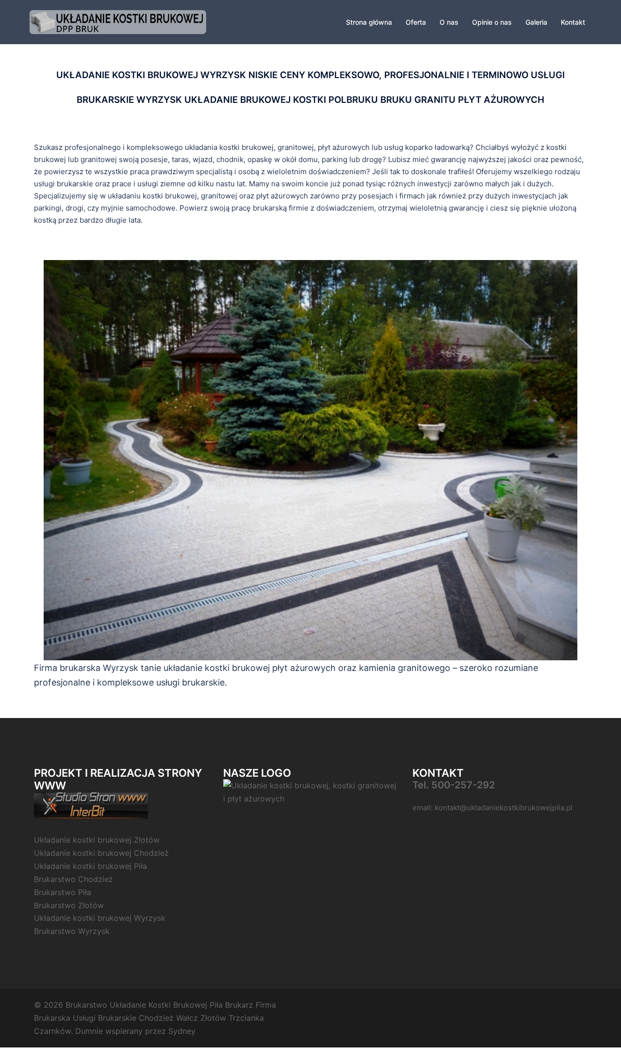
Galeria (536, 22)
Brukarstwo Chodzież (73, 879)
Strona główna (369, 22)
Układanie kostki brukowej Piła (90, 866)
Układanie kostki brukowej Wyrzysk (99, 918)
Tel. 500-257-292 (453, 785)
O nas (449, 22)
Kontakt (573, 22)
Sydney (182, 1031)
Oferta (416, 22)
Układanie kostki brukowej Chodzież (101, 853)
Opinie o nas (492, 22)
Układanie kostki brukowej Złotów (97, 840)
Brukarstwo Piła (62, 892)
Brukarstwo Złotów (69, 905)
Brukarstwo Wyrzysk (72, 931)
